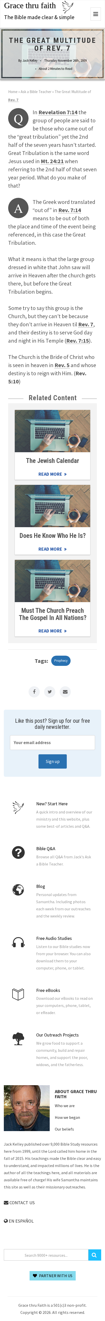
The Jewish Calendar (52, 460)
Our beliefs (64, 1129)
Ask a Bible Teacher (36, 91)
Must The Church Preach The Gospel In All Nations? (52, 614)
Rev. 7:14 (69, 210)
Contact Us (21, 1203)
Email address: (52, 742)
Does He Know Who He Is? (53, 535)
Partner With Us (55, 1275)
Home (13, 91)
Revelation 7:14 (57, 112)
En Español (21, 1221)
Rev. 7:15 (77, 340)
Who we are (65, 1105)
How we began (67, 1117)
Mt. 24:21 (52, 161)
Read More (52, 431)
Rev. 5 (62, 365)
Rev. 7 (13, 99)
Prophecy (61, 660)
